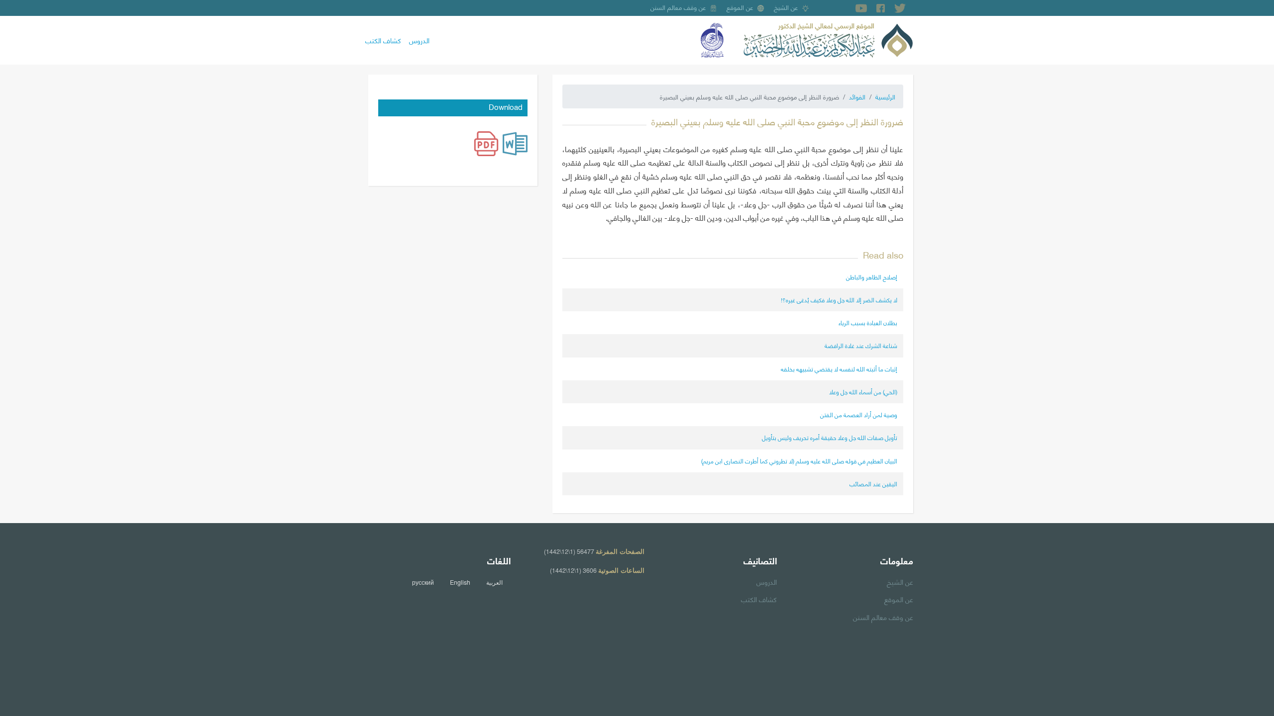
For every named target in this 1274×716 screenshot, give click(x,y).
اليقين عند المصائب (873, 483)
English (460, 582)
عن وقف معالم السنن (678, 7)
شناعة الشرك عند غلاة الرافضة (861, 345)
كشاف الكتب (383, 40)
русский (423, 582)
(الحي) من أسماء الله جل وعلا (863, 391)
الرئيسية (885, 96)
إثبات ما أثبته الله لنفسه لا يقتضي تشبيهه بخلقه (839, 368)
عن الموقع (740, 7)
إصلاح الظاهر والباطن (871, 276)
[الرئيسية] (828, 39)
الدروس (419, 40)
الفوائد (857, 96)
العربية (494, 582)
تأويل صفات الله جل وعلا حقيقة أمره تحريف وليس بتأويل (829, 437)
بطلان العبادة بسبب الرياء (868, 322)
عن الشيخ (786, 7)
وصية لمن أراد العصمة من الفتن (858, 414)
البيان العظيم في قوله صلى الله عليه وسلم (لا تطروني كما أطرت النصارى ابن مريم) (799, 460)
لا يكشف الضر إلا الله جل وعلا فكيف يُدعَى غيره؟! (839, 299)
